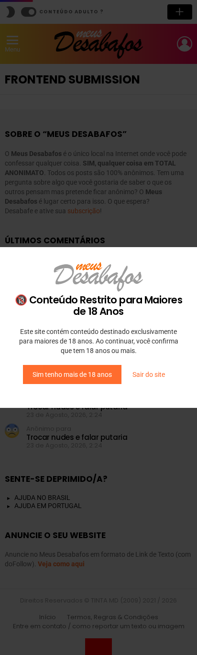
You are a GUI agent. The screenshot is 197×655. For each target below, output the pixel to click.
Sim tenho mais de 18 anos (72, 374)
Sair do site (148, 374)
